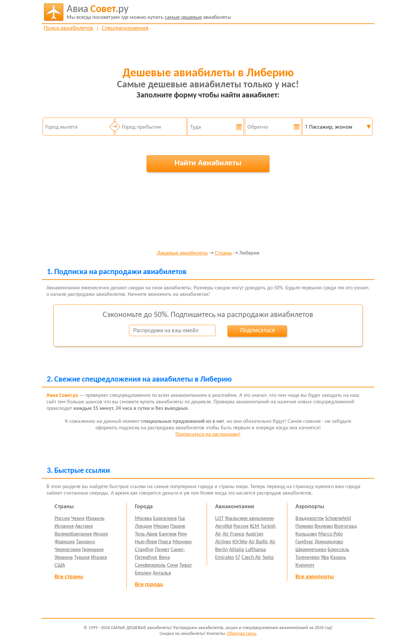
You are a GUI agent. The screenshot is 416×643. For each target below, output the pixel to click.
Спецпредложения (125, 28)
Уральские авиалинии (249, 518)
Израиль (95, 518)
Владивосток (309, 518)
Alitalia (236, 549)
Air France (233, 534)
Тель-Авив (146, 534)
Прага (164, 542)
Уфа (325, 557)
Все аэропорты (314, 577)
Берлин (143, 573)
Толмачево (307, 557)
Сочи (172, 565)
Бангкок (167, 534)
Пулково (304, 526)
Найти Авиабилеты (208, 163)
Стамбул (144, 549)
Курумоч (304, 565)
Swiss (268, 557)
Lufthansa (255, 549)
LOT (219, 518)
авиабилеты (149, 12)
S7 (237, 557)
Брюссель (338, 549)
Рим (182, 534)
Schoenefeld (338, 518)
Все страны (69, 577)
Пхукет (162, 549)
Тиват (185, 565)
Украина (64, 557)
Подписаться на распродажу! (208, 434)
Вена (164, 557)
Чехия (77, 518)
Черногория (68, 549)
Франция (65, 542)
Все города (149, 585)
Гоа (181, 518)
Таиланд (85, 542)
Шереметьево (310, 549)
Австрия (84, 526)
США (60, 565)
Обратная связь (242, 633)
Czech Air (251, 557)
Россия (62, 518)
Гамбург (304, 542)
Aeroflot (223, 526)
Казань (338, 557)
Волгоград (345, 526)
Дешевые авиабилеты (182, 253)
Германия (93, 549)
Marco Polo (330, 534)
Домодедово (329, 542)
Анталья (162, 573)
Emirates (224, 557)
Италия (99, 557)
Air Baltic (258, 542)
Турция (82, 557)
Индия (100, 534)
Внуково (324, 526)
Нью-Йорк (146, 542)
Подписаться (257, 330)
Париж (177, 526)
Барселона (165, 518)
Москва (143, 518)
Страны (223, 253)
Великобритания (73, 534)
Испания (64, 526)
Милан (161, 526)
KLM (254, 526)
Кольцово (306, 534)
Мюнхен (182, 542)
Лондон (143, 526)
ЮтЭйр (239, 542)
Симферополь (150, 565)
